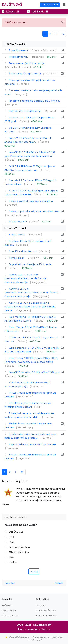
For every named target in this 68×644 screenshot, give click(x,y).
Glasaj (34, 571)
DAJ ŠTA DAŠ (12, 4)
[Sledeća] (56, 34)
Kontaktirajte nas (46, 615)
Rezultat (10, 582)
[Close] (62, 22)
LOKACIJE (12, 11)
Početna (7, 605)
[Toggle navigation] (64, 4)
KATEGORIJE (39, 11)
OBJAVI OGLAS (50, 4)
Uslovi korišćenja (46, 610)
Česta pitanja (10, 615)
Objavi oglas (9, 610)
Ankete (59, 582)
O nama (40, 605)
